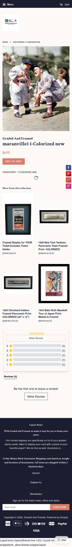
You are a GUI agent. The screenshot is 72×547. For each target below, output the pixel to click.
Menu (10, 4)
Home (5, 42)
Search (36, 473)
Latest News (36, 424)
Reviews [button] (10, 376)
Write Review (36, 396)
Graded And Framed (35, 517)
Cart (66, 4)
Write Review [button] (36, 338)
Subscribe (60, 507)
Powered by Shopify (57, 517)
